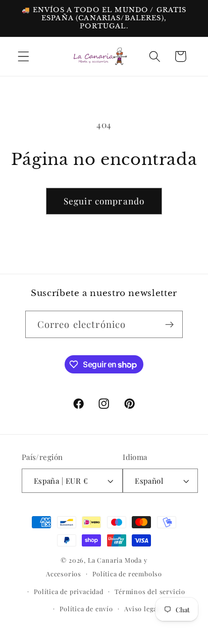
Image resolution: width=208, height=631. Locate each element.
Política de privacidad (68, 591)
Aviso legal (142, 608)
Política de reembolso (127, 573)
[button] (23, 56)
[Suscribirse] (170, 324)
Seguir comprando (104, 200)
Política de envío (86, 608)
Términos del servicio (150, 591)
